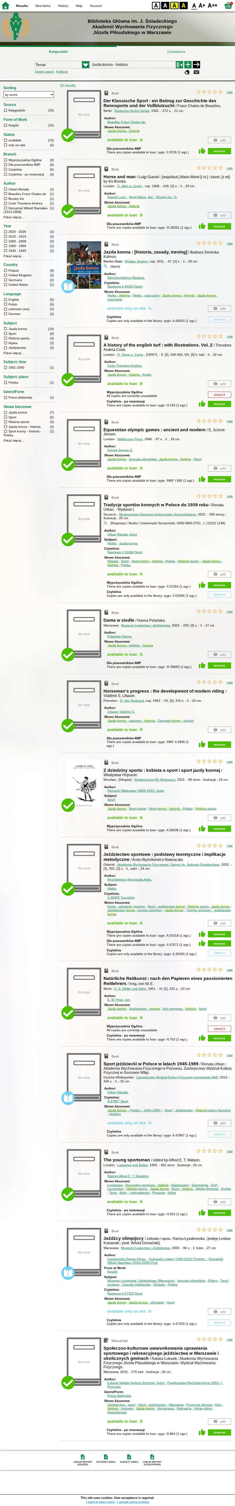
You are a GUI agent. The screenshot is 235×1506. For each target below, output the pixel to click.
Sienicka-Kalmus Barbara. (126, 278)
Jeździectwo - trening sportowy (134, 910)
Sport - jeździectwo (166, 906)
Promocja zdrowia (199, 1405)
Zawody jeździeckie (136, 1284)
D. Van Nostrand (132, 700)
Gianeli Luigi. (117, 197)
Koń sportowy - (179, 1009)
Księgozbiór (58, 51)
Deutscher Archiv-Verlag (132, 111)
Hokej (172, 1192)
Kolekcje (62, 71)
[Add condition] (188, 64)
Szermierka (200, 1185)
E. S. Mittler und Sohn (130, 988)
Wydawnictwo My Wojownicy (154, 779)
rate (230, 92)
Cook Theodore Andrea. (124, 365)
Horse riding (203, 1408)
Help (79, 6)
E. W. (119, 1000)
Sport (197, 459)
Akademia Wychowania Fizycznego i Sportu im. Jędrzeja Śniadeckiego (168, 864)
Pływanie (158, 1192)
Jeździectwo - (144, 1009)
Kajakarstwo (180, 1185)
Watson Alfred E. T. (128, 1176)
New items (42, 6)
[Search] (196, 64)
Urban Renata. (122, 534)
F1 (202, 5)
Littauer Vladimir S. (121, 712)
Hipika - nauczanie (146, 295)
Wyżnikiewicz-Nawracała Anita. (129, 879)
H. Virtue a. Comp (130, 354)
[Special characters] (196, 72)
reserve (219, 151)
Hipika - (118, 295)
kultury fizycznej (213, 1110)
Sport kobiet (137, 808)
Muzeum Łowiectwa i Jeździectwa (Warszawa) (140, 1280)
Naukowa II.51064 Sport (125, 552)
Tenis (113, 1192)
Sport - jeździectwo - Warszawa (161, 1405)
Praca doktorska (119, 1396)
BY (183, 5)
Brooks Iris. (166, 197)
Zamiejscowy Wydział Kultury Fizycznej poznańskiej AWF (177, 1077)
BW (165, 5)
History (63, 6)
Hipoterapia (165, 1408)
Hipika (111, 543)
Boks (123, 1192)
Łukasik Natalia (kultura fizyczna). (136, 1383)
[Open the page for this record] (85, 268)
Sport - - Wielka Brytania (194, 1189)
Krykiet (226, 1189)
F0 (194, 5)
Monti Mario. (141, 197)
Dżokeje (159, 1284)
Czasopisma (176, 51)
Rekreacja (184, 1408)
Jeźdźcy (115, 1114)
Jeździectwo (184, 1110)
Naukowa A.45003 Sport (125, 286)
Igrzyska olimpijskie (191, 1280)
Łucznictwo (115, 1189)
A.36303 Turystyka (120, 897)
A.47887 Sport (117, 1101)
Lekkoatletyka (139, 1192)
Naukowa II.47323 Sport (125, 1293)
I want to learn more (100, 1502)
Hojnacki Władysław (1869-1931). (136, 790)
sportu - (208, 906)
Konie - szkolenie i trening (126, 906)
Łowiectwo (115, 1185)
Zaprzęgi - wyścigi (176, 720)
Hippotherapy (117, 1412)
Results (22, 6)
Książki (112, 1271)
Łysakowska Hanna (126, 1259)
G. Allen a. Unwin (129, 186)
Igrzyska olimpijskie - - (160, 459)
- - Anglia (129, 374)
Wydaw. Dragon (136, 261)
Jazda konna (128, 543)
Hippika (112, 561)
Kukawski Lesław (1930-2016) (177, 1259)
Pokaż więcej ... (14, 217)
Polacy (213, 1280)
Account (96, 6)
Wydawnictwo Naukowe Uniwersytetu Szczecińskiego (157, 514)
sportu (188, 561)
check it (219, 319)
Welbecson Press (130, 439)
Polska (172, 1284)
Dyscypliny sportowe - (146, 1185)
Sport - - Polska (153, 561)
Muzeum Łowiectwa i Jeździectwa (145, 625)
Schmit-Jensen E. (120, 450)
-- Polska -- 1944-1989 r (134, 1110)
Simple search (44, 71)
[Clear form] (187, 72)
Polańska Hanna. (119, 636)
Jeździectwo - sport (121, 1405)
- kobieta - (130, 645)
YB (174, 5)
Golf (214, 1185)
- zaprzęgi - (131, 720)
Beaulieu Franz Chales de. (126, 122)
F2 (212, 5)
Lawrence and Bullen (132, 1165)
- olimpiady (146, 1302)
